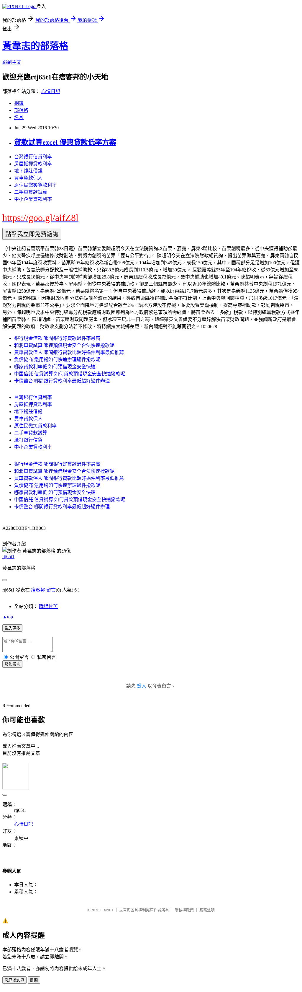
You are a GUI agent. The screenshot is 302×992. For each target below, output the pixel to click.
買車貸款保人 (28, 177)
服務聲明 (207, 910)
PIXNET (107, 910)
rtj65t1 (8, 556)
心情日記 (50, 91)
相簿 (19, 103)
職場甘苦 (48, 606)
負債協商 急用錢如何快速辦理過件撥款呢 (57, 359)
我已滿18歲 (14, 980)
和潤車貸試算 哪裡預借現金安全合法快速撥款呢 (64, 345)
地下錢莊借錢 (28, 170)
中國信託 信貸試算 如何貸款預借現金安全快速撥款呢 (69, 373)
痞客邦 (38, 589)
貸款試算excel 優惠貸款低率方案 (65, 142)
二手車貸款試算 (30, 192)
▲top (7, 616)
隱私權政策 (184, 910)
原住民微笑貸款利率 (35, 185)
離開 (34, 980)
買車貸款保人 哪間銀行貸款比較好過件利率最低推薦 (69, 352)
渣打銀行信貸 (28, 439)
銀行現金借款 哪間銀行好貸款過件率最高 (57, 338)
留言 (51, 589)
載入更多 (12, 628)
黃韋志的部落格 (35, 45)
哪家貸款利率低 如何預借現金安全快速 (55, 366)
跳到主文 (11, 62)
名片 (19, 117)
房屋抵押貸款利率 (33, 163)
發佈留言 (12, 664)
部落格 (21, 110)
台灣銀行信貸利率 (33, 156)
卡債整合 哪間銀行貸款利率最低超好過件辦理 (62, 380)
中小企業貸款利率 (33, 199)
